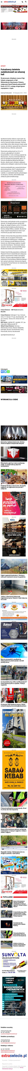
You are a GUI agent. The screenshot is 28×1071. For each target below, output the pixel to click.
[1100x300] (14, 389)
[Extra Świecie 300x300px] (14, 503)
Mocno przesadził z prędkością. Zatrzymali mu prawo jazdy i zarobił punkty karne (12, 660)
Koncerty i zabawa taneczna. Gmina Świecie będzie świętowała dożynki (12, 442)
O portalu (4, 1060)
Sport (3, 66)
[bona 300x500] (14, 537)
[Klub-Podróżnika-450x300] (14, 865)
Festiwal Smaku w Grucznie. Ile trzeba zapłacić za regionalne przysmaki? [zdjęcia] (13, 487)
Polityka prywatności (14, 1060)
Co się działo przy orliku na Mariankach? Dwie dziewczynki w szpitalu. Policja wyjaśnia (14, 683)
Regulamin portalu (7, 1064)
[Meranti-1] (14, 298)
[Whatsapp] (8, 371)
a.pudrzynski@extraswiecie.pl (9, 1034)
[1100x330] (14, 380)
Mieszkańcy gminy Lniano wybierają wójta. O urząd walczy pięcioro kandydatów (12, 464)
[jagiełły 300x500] (14, 728)
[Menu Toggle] (1, 2)
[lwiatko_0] (14, 611)
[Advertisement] (14, 50)
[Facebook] (2, 371)
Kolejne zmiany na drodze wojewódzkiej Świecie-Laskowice (19, 945)
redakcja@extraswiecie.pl (8, 1050)
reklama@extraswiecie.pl (7, 1052)
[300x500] (14, 996)
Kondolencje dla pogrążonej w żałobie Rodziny (19, 924)
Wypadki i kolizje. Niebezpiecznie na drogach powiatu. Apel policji (12, 852)
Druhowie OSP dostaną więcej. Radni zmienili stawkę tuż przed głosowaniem (13, 705)
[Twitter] (5, 371)
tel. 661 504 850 (5, 1032)
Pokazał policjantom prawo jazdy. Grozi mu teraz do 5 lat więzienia (13, 808)
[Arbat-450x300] (14, 631)
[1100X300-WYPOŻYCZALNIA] (14, 9)
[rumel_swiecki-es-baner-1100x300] (14, 26)
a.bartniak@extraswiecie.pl (8, 1043)
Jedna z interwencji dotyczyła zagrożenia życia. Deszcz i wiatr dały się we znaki (14, 598)
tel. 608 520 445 (5, 1041)
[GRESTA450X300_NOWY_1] (14, 278)
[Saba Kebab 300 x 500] (14, 769)
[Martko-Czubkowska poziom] (14, 189)
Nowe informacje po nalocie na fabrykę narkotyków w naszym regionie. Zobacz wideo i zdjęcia (13, 830)
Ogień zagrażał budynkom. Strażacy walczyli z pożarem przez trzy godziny (13, 576)
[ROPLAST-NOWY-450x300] (14, 210)
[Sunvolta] (14, 963)
